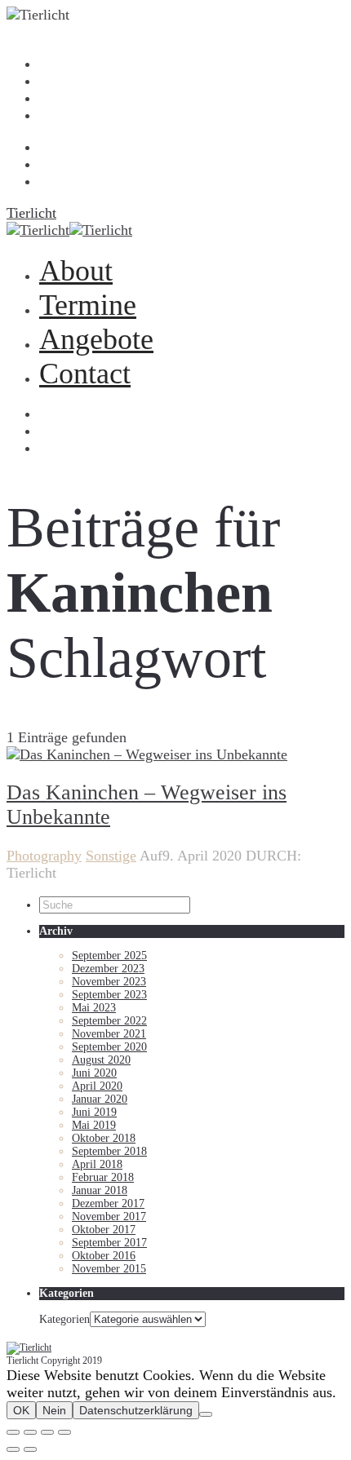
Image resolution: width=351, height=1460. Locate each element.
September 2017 (109, 1243)
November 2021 (109, 1034)
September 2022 (109, 1021)
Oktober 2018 (104, 1138)
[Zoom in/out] (64, 1432)
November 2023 (109, 982)
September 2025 (109, 955)
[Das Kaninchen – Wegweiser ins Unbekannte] (147, 642)
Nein (54, 1410)
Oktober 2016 (104, 1256)
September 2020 (109, 1047)
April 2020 (97, 1086)
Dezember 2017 (108, 1203)
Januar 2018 (99, 1190)
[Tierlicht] (175, 1348)
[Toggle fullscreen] (47, 1432)
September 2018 (109, 1151)
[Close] (13, 1432)
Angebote (58, 99)
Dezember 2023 (108, 968)
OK (21, 1410)
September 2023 (109, 995)
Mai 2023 (94, 1008)
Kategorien (64, 1319)
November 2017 (109, 1216)
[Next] (30, 1449)
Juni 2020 (94, 1073)
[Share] (30, 1432)
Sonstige (111, 855)
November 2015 (109, 1269)
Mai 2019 (94, 1125)
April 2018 (97, 1164)
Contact (54, 116)
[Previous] (13, 1449)
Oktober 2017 (104, 1229)
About (51, 65)
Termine (54, 82)
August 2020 (101, 1060)
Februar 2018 (103, 1177)
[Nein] (205, 1414)
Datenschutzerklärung (136, 1410)
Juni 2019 (94, 1112)
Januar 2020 (99, 1099)
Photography (44, 855)
